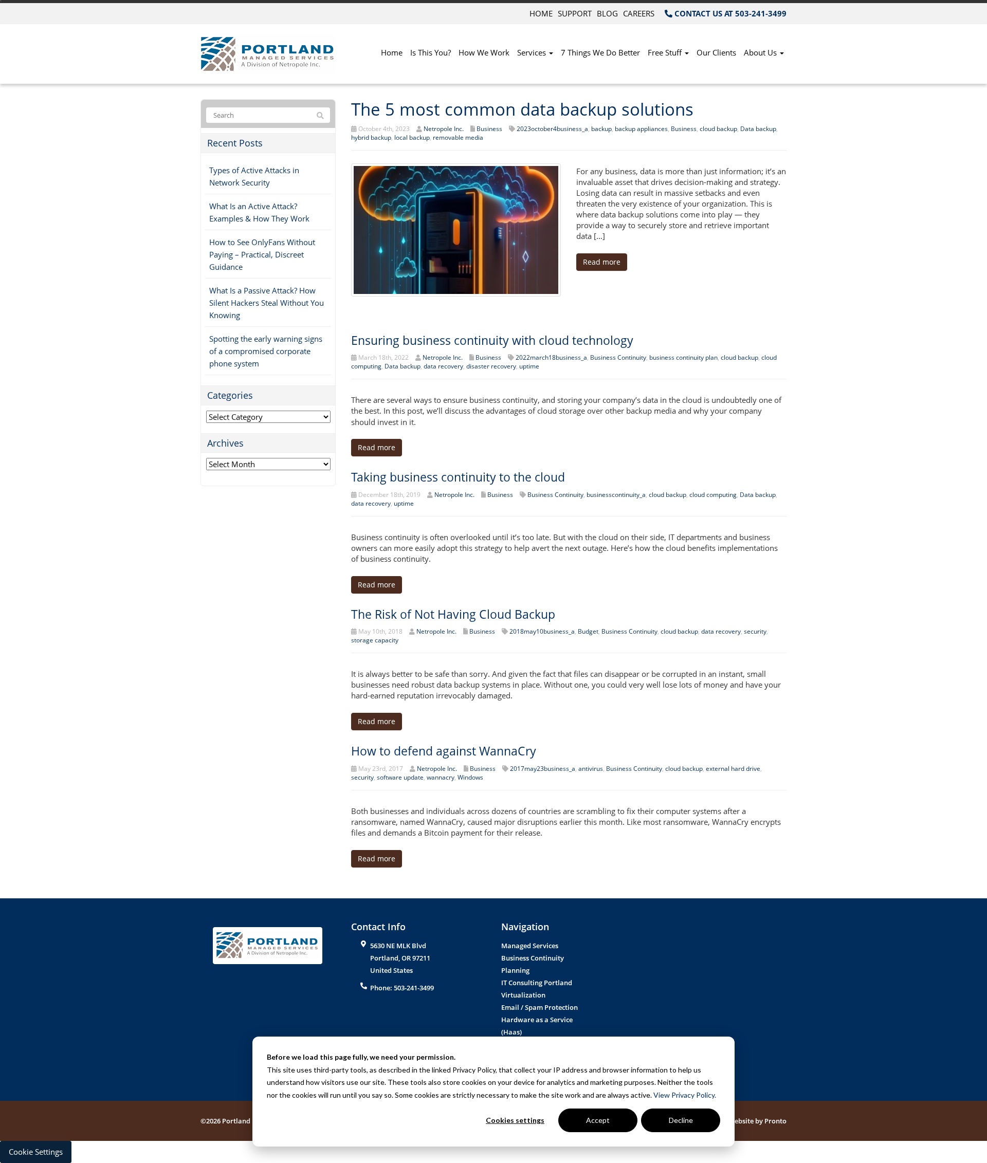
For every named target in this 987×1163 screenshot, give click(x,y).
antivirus (590, 768)
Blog (607, 13)
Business (489, 128)
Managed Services (529, 945)
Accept (598, 1120)
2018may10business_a (542, 631)
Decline (681, 1120)
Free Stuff (666, 52)
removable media (458, 137)
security (755, 631)
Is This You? (430, 52)
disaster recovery (491, 366)
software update (400, 777)
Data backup (758, 128)
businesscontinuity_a (616, 494)
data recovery (443, 366)
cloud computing (713, 494)
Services (532, 52)
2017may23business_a (542, 768)
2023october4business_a (552, 128)
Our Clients (716, 52)
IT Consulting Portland (536, 982)
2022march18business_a (551, 357)
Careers (638, 13)
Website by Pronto (757, 1120)
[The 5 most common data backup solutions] (456, 229)
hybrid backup (371, 137)
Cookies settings (515, 1120)
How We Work (484, 52)
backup (601, 128)
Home (541, 13)
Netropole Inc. (444, 128)
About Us (761, 52)
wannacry (440, 777)
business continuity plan (683, 357)
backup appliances (641, 128)
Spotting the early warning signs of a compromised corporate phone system (265, 351)
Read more (601, 262)
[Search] (320, 115)
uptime (529, 366)
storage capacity (374, 640)
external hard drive (733, 768)
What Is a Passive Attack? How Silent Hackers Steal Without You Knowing (266, 302)
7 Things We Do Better (600, 52)
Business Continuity (618, 357)
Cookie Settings (36, 1152)
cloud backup (718, 128)
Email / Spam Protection (539, 1007)
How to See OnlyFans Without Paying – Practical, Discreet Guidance (262, 254)
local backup (412, 137)
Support (575, 13)
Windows (470, 777)
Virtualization (523, 995)
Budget (588, 631)
